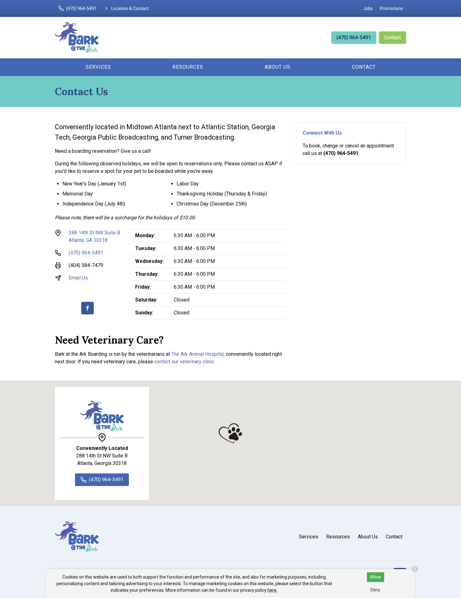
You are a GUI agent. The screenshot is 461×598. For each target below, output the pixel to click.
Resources (187, 67)
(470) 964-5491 (353, 37)
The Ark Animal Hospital (197, 354)
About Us (277, 67)
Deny (375, 589)
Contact (392, 37)
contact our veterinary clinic (184, 362)
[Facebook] (87, 308)
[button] (230, 433)
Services (98, 67)
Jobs (368, 8)
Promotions (391, 8)
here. (273, 590)
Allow (375, 576)
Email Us (78, 278)
